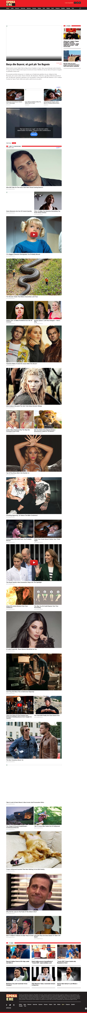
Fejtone (39, 8)
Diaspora (58, 8)
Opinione (29, 8)
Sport (52, 8)
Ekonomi (17, 8)
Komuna (34, 8)
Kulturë (48, 8)
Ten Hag (14, 143)
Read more (34, 134)
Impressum (8, 1008)
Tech (73, 8)
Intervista (23, 8)
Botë (44, 8)
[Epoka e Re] (10, 5)
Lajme (12, 8)
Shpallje (68, 8)
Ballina (7, 8)
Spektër (63, 8)
